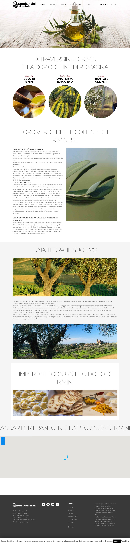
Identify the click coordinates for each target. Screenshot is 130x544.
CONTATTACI (72, 519)
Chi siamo (71, 527)
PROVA (70, 513)
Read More (125, 541)
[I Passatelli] (88, 410)
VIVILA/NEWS (72, 516)
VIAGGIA (70, 510)
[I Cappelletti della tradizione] (18, 410)
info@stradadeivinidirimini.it (26, 520)
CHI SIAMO (71, 522)
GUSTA (70, 507)
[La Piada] (53, 410)
